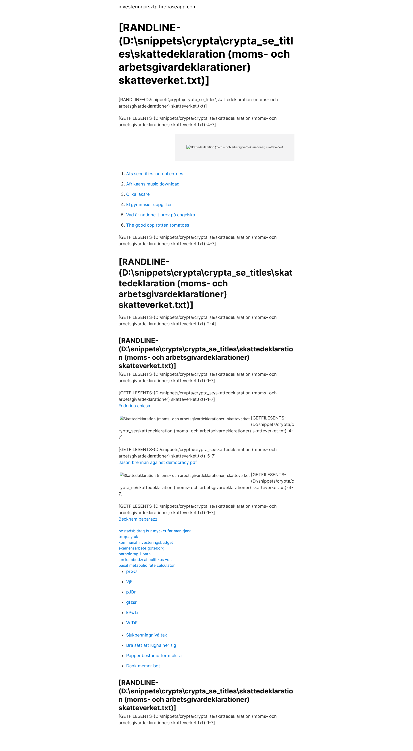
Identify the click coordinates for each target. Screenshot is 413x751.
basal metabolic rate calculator (147, 565)
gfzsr (131, 602)
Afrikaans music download (152, 183)
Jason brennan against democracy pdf (158, 462)
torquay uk (128, 536)
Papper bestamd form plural (154, 655)
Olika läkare (138, 194)
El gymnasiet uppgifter (149, 204)
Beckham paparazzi (138, 519)
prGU (131, 571)
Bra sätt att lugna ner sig (151, 645)
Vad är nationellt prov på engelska (160, 214)
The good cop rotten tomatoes (157, 225)
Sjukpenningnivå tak (146, 634)
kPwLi (132, 612)
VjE (129, 581)
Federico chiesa (134, 405)
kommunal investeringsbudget (146, 542)
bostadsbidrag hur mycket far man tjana (155, 530)
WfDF (132, 622)
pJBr (131, 591)
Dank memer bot (143, 665)
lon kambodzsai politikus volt (145, 559)
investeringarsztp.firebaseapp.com (157, 6)
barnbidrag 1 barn (135, 553)
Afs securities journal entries (154, 173)
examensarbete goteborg (141, 548)
